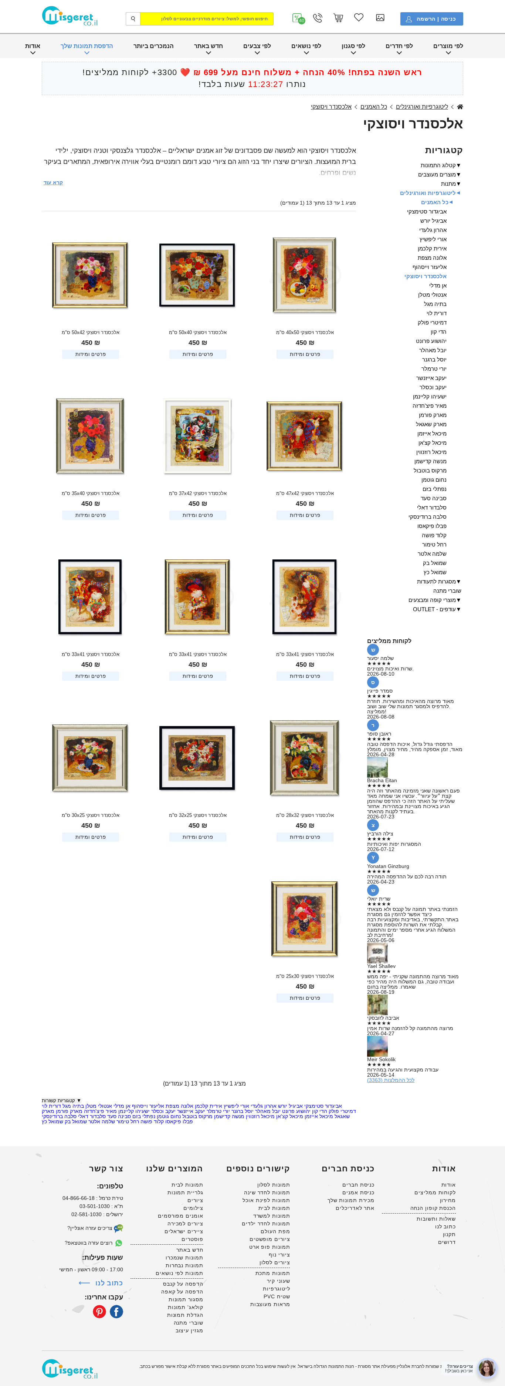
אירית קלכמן (207, 1106)
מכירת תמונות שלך (351, 1200)
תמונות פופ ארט (269, 1247)
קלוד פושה (151, 1121)
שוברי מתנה (447, 590)
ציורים (195, 1200)
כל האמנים (373, 107)
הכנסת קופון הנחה (433, 1208)
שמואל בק (75, 1121)
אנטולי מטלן (98, 1106)
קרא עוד (53, 182)
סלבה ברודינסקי (59, 1116)
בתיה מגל (72, 1106)
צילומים (193, 1208)
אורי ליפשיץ (235, 1106)
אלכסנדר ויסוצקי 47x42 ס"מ (305, 493)
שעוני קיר (278, 1281)
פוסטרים (192, 1239)
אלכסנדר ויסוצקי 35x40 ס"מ (90, 493)
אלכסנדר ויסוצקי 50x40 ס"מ (198, 332)
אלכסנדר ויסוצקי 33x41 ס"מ (305, 654)
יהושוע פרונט (296, 1111)
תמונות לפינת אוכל (266, 1200)
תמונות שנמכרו (184, 1258)
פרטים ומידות (305, 354)
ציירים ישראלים (184, 1231)
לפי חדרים (399, 46)
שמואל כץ (52, 1121)
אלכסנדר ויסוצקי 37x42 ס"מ (198, 493)
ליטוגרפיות (276, 1289)
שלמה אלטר (101, 1121)
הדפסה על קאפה (182, 1292)
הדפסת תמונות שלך (87, 46)
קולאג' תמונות (185, 1307)
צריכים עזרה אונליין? (90, 1228)
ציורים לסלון (275, 1262)
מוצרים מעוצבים (437, 174)
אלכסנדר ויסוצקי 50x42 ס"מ (90, 332)
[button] (297, 18)
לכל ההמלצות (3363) (390, 1080)
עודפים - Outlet (434, 609)
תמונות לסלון (273, 1185)
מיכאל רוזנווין (259, 1116)
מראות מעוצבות (270, 1304)
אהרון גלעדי (263, 1106)
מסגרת (460, 107)
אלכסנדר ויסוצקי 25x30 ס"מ (305, 976)
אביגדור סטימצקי (322, 1106)
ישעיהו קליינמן (133, 1111)
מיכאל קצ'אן (289, 1116)
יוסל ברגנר (242, 1111)
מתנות (448, 183)
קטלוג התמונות (438, 165)
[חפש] (133, 19)
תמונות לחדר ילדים (266, 1224)
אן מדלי (121, 1106)
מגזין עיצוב (189, 1330)
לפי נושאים (306, 46)
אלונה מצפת (178, 1106)
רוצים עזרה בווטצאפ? (89, 1243)
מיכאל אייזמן (318, 1116)
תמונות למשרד (271, 1216)
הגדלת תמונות (185, 1315)
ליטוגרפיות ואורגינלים (422, 107)
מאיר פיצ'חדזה (99, 1111)
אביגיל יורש (290, 1106)
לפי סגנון (353, 46)
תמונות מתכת (272, 1273)
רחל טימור (127, 1121)
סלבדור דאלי (91, 1116)
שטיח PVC (277, 1296)
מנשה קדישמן (228, 1116)
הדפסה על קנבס (183, 1284)
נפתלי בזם (143, 1116)
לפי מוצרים (448, 46)
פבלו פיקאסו (178, 1121)
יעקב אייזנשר (190, 1111)
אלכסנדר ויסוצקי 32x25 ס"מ (198, 815)
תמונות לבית (274, 1208)
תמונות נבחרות (184, 1265)
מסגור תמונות (186, 1299)
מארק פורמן (68, 1111)
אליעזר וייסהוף (147, 1106)
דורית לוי (51, 1106)
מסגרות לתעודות (436, 581)
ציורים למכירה (185, 1224)
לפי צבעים (257, 46)
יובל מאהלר (267, 1111)
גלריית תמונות (185, 1192)
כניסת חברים (358, 1185)
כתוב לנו (445, 1226)
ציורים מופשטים (270, 1239)
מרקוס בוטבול (197, 1116)
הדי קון (319, 1111)
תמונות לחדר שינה (267, 1192)
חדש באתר (208, 46)
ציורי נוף (279, 1255)
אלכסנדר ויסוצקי (331, 107)
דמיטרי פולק (341, 1111)
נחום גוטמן (168, 1116)
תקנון (449, 1234)
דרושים (447, 1242)
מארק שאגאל (431, 424)
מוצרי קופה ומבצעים (432, 600)
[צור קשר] (317, 18)
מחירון (448, 1200)
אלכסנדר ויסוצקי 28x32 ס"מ (305, 815)
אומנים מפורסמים (180, 1216)
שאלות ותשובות (436, 1219)
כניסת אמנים (358, 1192)
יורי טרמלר (217, 1111)
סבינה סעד (118, 1116)
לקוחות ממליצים (435, 1192)
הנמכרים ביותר (153, 46)
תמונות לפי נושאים (179, 1273)
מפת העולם (275, 1231)
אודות (32, 46)
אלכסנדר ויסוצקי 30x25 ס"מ (90, 815)
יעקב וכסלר (163, 1111)
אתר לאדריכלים (355, 1208)
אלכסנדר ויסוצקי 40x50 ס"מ (305, 332)
